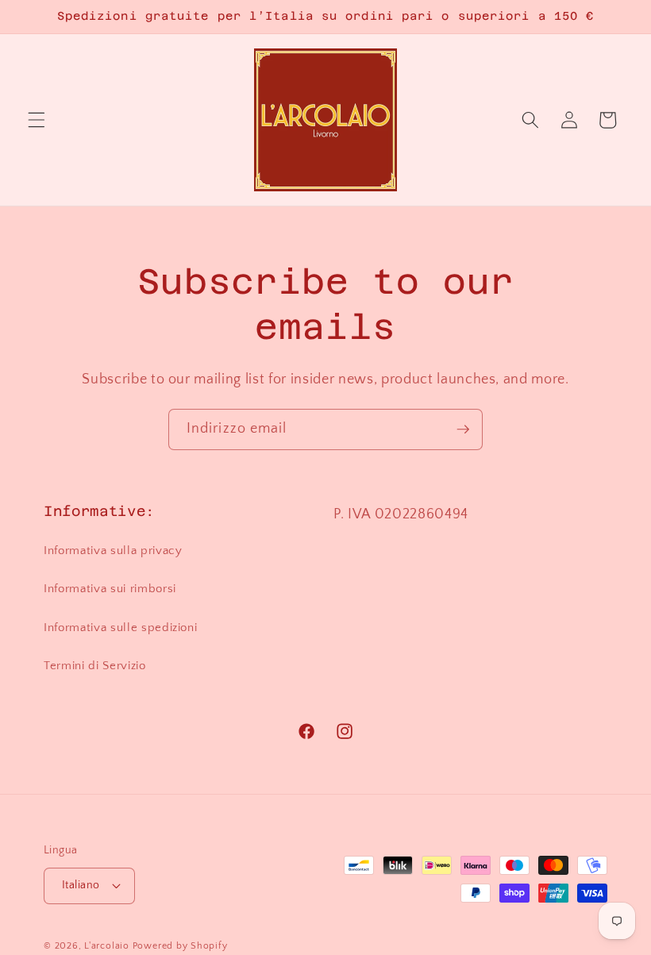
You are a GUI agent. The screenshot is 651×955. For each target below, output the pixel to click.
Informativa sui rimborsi (110, 588)
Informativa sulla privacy (113, 550)
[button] (36, 120)
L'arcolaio (108, 946)
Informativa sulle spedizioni (120, 627)
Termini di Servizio (95, 665)
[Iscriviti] (463, 429)
